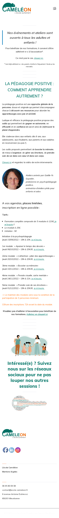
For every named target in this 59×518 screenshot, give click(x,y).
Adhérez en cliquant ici (36, 314)
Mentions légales (9, 471)
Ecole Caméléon (18, 513)
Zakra (40, 513)
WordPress (49, 513)
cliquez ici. (38, 58)
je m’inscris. (36, 239)
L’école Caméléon (10, 467)
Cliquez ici (7, 162)
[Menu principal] (54, 8)
